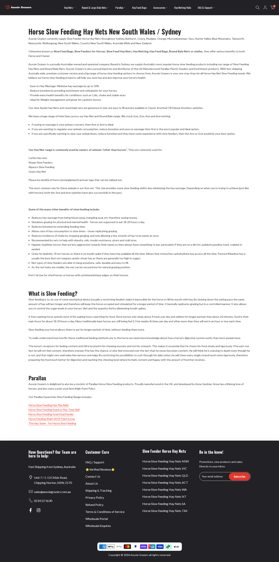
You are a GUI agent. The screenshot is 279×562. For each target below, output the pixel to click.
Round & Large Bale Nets (94, 7)
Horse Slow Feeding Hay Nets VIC (164, 468)
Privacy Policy (94, 497)
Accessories (159, 7)
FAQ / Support (94, 462)
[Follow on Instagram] (38, 510)
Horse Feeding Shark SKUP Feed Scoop (51, 418)
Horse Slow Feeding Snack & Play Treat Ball (54, 409)
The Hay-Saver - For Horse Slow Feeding (52, 423)
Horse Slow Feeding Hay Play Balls (48, 405)
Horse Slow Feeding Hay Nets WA (164, 489)
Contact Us (92, 476)
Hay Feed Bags (139, 7)
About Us (91, 483)
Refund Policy (94, 504)
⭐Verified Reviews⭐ (100, 469)
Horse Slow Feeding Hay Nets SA (163, 503)
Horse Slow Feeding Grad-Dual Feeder (51, 414)
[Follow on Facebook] (30, 510)
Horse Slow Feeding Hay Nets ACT (165, 482)
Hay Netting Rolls (182, 7)
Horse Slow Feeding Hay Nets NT (164, 496)
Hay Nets (68, 7)
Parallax (119, 7)
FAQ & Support (205, 7)
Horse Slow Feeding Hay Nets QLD (165, 475)
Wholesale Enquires (98, 525)
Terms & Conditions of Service (105, 511)
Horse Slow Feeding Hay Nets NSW (165, 461)
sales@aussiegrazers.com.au (52, 492)
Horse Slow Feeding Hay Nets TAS (164, 510)
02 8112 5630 (43, 500)
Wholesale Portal (96, 518)
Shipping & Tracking (98, 490)
